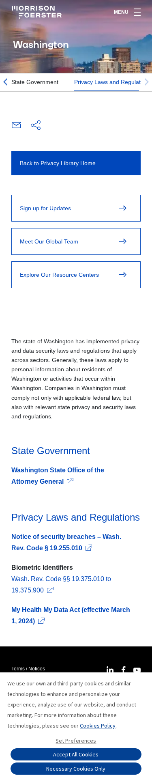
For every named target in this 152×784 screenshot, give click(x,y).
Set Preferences (76, 740)
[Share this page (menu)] (36, 126)
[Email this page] (16, 126)
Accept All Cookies (75, 754)
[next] (147, 82)
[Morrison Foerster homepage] (37, 12)
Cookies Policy (98, 725)
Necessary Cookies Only (75, 768)
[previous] (5, 82)
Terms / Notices (28, 669)
